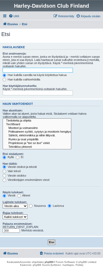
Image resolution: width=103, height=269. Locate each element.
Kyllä (10, 157)
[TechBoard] (37, 124)
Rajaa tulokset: (13, 212)
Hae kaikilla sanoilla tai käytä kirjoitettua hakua (37, 75)
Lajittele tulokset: (15, 202)
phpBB (49, 262)
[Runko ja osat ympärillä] (37, 139)
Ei (21, 157)
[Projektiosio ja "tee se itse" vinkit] (37, 143)
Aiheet (26, 195)
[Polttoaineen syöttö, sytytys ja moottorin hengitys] (37, 132)
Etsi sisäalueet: (13, 153)
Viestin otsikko (16, 175)
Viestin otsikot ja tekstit (22, 166)
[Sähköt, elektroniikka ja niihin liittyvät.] (37, 135)
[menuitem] (14, 16)
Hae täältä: (10, 163)
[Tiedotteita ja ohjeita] (37, 121)
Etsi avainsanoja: (14, 53)
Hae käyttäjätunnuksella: (20, 85)
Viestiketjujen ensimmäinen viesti (28, 179)
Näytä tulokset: (13, 192)
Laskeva (58, 205)
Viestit (11, 195)
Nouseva (39, 205)
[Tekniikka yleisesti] (37, 147)
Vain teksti (14, 171)
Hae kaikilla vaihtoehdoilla (23, 79)
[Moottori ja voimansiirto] (37, 128)
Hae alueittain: (13, 110)
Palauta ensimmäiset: (17, 223)
